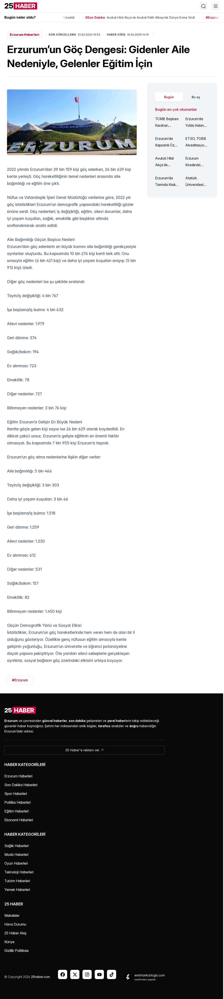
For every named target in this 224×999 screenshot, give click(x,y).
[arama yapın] (203, 6)
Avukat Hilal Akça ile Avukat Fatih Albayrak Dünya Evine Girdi (165, 162)
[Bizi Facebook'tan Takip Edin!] (62, 974)
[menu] (215, 6)
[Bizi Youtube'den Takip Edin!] (99, 974)
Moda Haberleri (16, 854)
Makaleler (11, 915)
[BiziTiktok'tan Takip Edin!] (111, 974)
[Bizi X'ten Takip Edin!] (74, 974)
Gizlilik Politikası (16, 950)
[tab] (169, 97)
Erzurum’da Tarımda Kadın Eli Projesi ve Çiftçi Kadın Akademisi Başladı (166, 182)
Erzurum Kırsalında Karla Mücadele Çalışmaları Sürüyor (193, 162)
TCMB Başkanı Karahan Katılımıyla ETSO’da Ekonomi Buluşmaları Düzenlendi (166, 123)
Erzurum (20, 680)
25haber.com (40, 977)
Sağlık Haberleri (16, 846)
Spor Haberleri (15, 793)
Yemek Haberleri (17, 889)
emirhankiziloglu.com (150, 975)
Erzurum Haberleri (24, 34)
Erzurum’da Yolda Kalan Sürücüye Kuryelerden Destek (194, 123)
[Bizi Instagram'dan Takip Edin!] (87, 974)
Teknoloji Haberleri (18, 872)
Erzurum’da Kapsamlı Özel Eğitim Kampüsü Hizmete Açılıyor (166, 142)
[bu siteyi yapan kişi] (127, 976)
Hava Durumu (15, 924)
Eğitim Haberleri (16, 811)
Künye (9, 942)
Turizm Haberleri (17, 881)
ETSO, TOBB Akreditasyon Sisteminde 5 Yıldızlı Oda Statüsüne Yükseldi (195, 142)
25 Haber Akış (15, 933)
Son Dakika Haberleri (20, 785)
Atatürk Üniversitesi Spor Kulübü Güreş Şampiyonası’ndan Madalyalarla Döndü (196, 182)
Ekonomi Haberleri (18, 820)
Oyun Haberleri (16, 863)
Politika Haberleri (17, 802)
